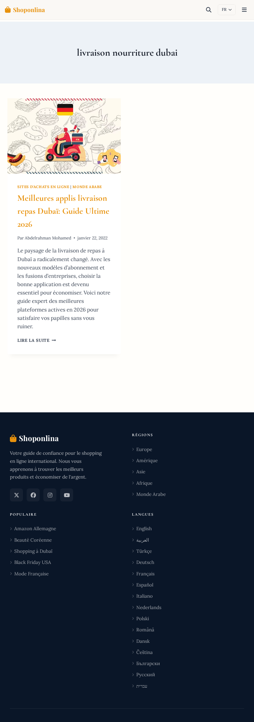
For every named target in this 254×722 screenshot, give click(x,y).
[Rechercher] (209, 10)
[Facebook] (33, 494)
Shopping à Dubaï (33, 551)
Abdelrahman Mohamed (48, 238)
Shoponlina (29, 10)
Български (148, 663)
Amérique (147, 460)
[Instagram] (49, 494)
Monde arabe (87, 186)
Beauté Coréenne (33, 540)
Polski (142, 618)
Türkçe (144, 551)
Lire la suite (36, 340)
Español (144, 585)
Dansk (143, 641)
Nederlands (148, 607)
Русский (145, 674)
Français (145, 574)
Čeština (144, 652)
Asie (140, 472)
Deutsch (145, 562)
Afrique (144, 483)
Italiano (144, 596)
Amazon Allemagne (35, 528)
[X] (16, 494)
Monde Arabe (151, 494)
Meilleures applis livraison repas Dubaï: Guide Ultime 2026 (63, 211)
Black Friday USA (32, 562)
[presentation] (64, 136)
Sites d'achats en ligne (43, 186)
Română (145, 630)
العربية (142, 540)
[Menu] (244, 10)
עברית (141, 686)
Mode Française (31, 574)
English (144, 528)
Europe (144, 449)
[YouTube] (66, 494)
